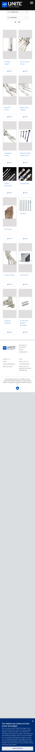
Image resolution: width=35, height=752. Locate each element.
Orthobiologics (24, 184)
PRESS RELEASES (7, 367)
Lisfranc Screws (9, 275)
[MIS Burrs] (25, 204)
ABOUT (5, 362)
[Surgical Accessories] (10, 174)
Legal (21, 359)
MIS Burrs (23, 214)
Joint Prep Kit (24, 275)
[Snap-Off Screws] (10, 90)
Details (10, 71)
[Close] (33, 721)
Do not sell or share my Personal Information (25, 368)
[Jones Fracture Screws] (25, 44)
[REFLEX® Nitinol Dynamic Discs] (25, 136)
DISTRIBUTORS (23, 352)
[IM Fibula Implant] (10, 44)
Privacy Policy (23, 362)
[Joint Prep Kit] (25, 257)
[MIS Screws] (10, 212)
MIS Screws (8, 229)
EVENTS (21, 350)
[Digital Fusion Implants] (25, 90)
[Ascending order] (27, 12)
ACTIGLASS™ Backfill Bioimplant (24, 323)
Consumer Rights (24, 364)
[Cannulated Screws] (10, 136)
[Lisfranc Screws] (10, 257)
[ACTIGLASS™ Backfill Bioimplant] (25, 303)
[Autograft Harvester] (10, 303)
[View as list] (19, 22)
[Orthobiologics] (25, 174)
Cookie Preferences (17, 748)
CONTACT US (6, 359)
